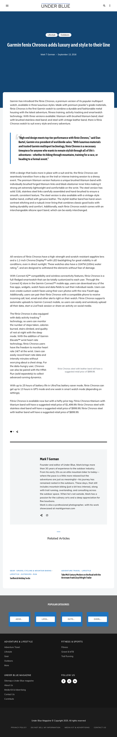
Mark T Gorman (48, 54)
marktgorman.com (65, 508)
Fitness (64, 647)
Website (41, 515)
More (6, 665)
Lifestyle (52, 35)
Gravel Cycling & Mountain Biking (34, 571)
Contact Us (9, 694)
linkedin (75, 681)
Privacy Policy (19, 727)
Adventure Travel (70, 571)
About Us (8, 685)
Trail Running (67, 656)
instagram (69, 681)
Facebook (63, 681)
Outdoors (65, 35)
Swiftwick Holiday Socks (20, 578)
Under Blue (69, 464)
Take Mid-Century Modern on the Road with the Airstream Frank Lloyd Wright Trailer (81, 576)
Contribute (9, 699)
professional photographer (69, 504)
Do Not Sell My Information (45, 727)
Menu (7, 6)
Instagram (47, 515)
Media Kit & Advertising (15, 690)
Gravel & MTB (67, 652)
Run (35, 574)
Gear (12, 571)
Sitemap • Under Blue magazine (19, 680)
